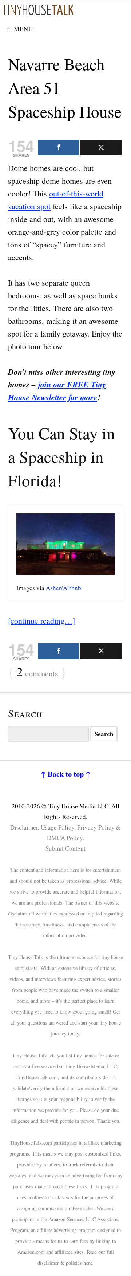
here (87, 1262)
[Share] (58, 147)
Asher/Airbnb (63, 588)
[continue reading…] (41, 620)
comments (37, 672)
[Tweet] (101, 147)
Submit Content (65, 848)
